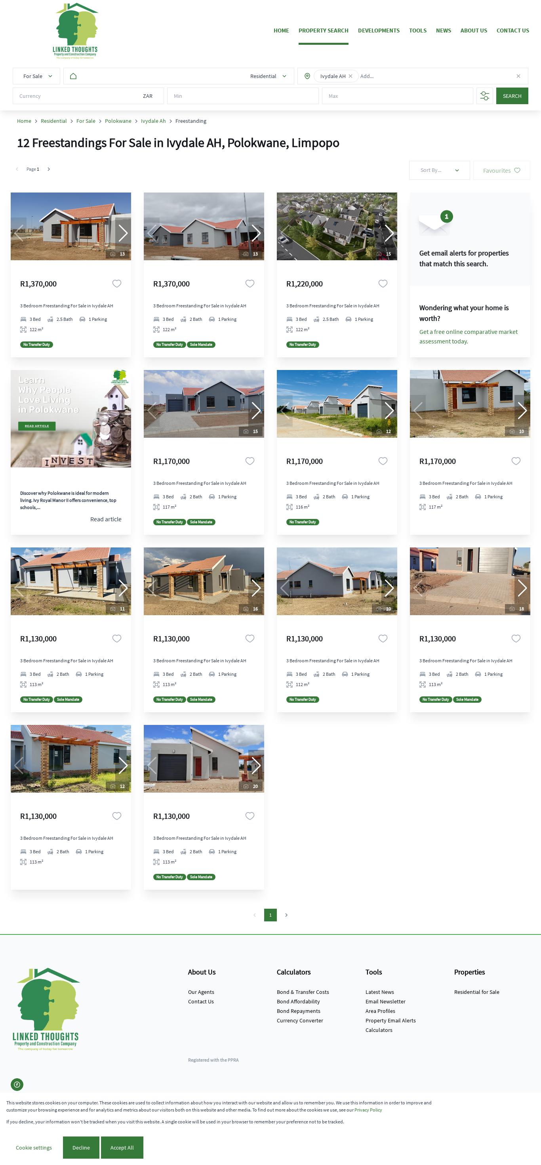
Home (24, 120)
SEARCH (512, 95)
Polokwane (118, 120)
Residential (54, 120)
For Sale (85, 120)
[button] (350, 76)
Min (178, 95)
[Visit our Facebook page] (17, 1084)
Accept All (122, 1147)
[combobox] (388, 76)
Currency (30, 95)
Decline (81, 1147)
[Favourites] (117, 283)
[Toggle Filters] (484, 96)
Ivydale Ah (153, 120)
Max (333, 95)
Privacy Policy (368, 1110)
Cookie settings (34, 1147)
